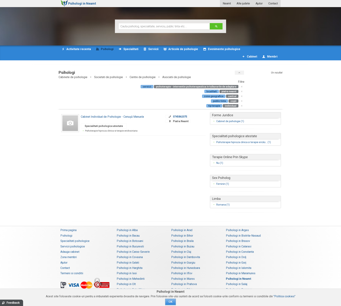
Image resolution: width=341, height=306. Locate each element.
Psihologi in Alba (127, 230)
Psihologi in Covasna (130, 257)
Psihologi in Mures (183, 278)
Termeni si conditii (71, 273)
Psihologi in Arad (181, 230)
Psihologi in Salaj (236, 284)
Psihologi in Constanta (240, 251)
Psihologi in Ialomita (238, 268)
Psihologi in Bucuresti (130, 246)
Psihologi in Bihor (182, 235)
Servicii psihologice (72, 246)
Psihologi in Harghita (129, 268)
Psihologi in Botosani (130, 241)
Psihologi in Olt (126, 284)
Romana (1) (223, 204)
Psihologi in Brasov (238, 241)
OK (170, 302)
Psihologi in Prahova (184, 284)
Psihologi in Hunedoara (185, 268)
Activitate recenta (78, 49)
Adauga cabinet (69, 251)
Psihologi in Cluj (181, 251)
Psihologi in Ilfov (181, 273)
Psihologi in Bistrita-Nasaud (243, 235)
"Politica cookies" (284, 296)
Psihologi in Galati (128, 262)
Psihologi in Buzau (182, 246)
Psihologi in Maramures (240, 273)
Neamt (227, 3)
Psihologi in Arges (237, 230)
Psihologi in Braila (182, 241)
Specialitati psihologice (75, 241)
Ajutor (259, 3)
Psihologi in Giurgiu (183, 262)
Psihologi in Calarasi (238, 246)
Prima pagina (68, 230)
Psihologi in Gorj (236, 262)
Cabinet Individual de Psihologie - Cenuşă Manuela (112, 116)
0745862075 (180, 116)
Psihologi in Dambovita (185, 257)
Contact (273, 3)
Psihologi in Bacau (128, 235)
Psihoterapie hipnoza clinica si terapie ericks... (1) (243, 142)
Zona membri (68, 257)
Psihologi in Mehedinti (131, 278)
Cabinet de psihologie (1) (230, 121)
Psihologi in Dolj (236, 257)
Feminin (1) (222, 183)
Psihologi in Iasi (127, 273)
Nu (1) (219, 163)
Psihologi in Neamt (238, 278)
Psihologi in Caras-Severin (133, 251)
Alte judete (243, 3)
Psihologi (66, 235)
